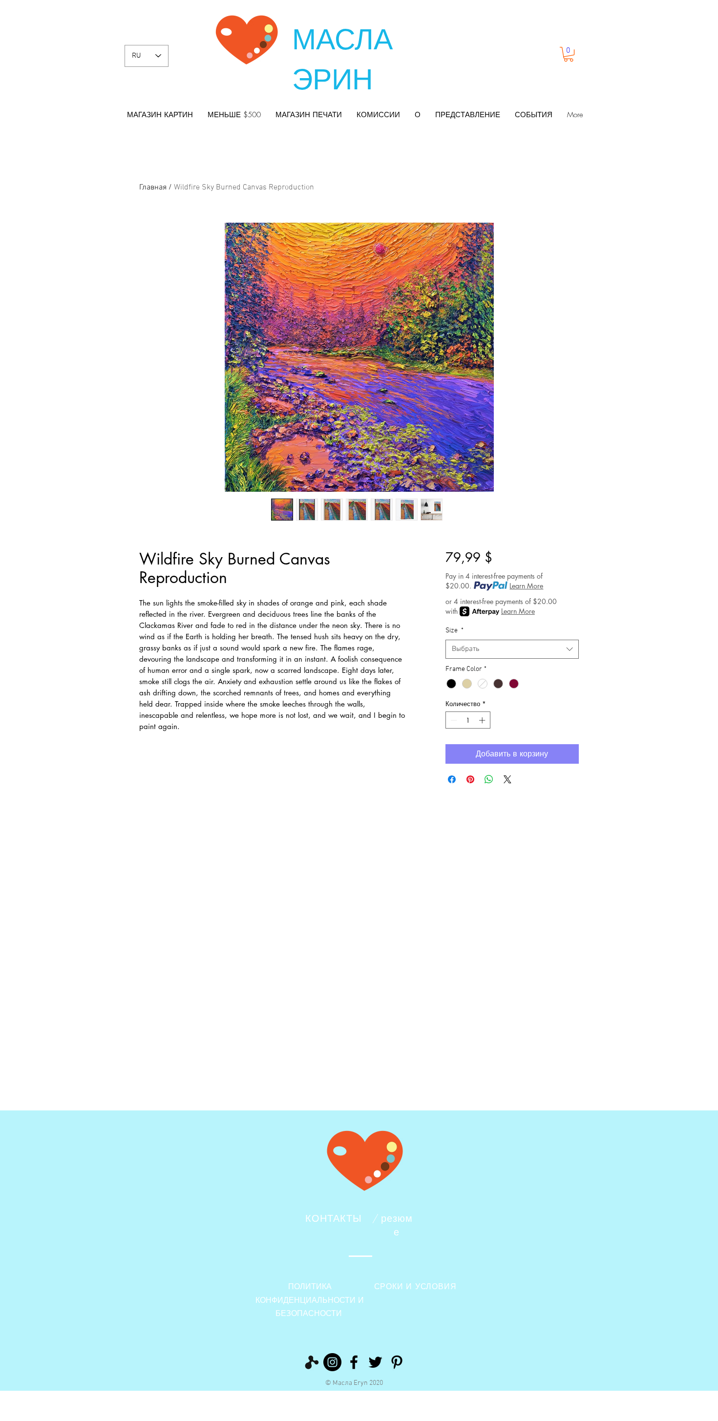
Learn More (526, 585)
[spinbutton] (467, 720)
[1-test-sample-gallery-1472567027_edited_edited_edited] (311, 1362)
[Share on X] (507, 779)
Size (454, 631)
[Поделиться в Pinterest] (470, 779)
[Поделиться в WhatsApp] (489, 779)
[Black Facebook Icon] (354, 1362)
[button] (568, 54)
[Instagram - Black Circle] (332, 1362)
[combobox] (512, 649)
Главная (153, 187)
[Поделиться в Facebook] (452, 779)
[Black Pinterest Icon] (397, 1362)
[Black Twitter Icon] (375, 1362)
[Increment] (483, 720)
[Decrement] (453, 720)
